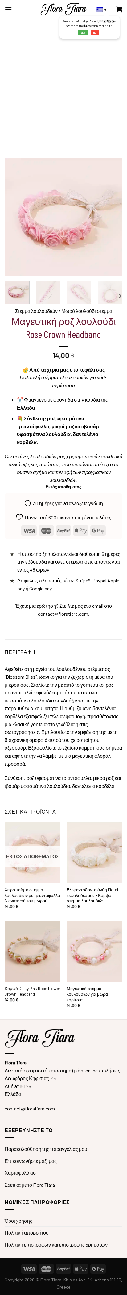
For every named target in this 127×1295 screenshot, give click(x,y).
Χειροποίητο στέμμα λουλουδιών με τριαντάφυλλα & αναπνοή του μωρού (32, 895)
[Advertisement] (63, 85)
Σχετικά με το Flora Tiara (30, 1185)
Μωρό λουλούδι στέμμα (86, 311)
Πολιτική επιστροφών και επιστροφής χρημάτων (56, 1244)
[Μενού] (8, 9)
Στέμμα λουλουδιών (36, 311)
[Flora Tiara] (63, 9)
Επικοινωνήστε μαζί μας (31, 1161)
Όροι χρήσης (18, 1221)
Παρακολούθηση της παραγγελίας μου (46, 1149)
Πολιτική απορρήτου (27, 1232)
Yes (83, 32)
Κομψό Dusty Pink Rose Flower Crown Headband (32, 991)
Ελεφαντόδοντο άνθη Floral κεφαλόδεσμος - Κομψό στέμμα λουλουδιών (92, 895)
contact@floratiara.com (63, 614)
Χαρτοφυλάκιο (20, 1173)
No (94, 32)
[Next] (120, 296)
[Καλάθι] (119, 9)
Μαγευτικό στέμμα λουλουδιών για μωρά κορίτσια (87, 994)
